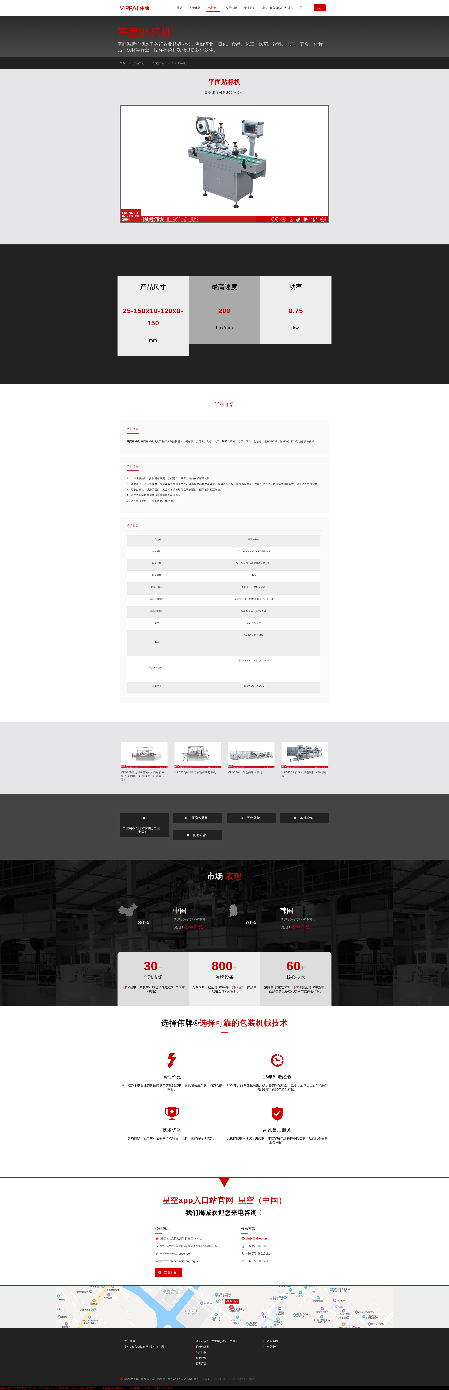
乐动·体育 (133, 1388)
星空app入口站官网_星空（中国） (145, 1346)
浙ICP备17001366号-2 (223, 1379)
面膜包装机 (203, 1346)
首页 (122, 63)
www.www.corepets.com (175, 1253)
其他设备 (201, 1357)
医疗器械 (201, 1352)
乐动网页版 (149, 1388)
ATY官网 (5, 1388)
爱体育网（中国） (113, 1388)
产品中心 (139, 63)
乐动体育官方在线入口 (86, 1388)
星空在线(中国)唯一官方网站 (31, 1388)
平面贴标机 (179, 63)
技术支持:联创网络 (246, 1379)
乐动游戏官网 (60, 1388)
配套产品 (158, 63)
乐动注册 (164, 1388)
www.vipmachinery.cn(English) (179, 1261)
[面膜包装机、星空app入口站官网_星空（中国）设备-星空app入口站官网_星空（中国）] (135, 8)
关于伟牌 (129, 1341)
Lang (318, 8)
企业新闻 (272, 1341)
